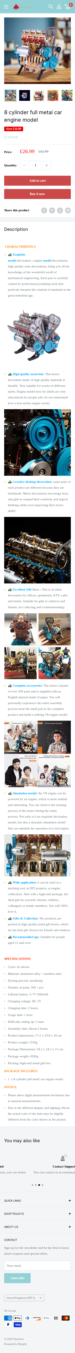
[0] (67, 6)
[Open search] (51, 6)
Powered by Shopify (15, 1344)
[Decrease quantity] (24, 165)
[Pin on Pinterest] (52, 210)
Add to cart (37, 180)
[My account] (59, 6)
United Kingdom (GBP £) (20, 1297)
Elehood (11, 137)
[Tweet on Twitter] (60, 210)
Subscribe (17, 1278)
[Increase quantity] (46, 165)
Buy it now (37, 194)
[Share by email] (68, 210)
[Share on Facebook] (44, 210)
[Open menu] (6, 7)
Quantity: (10, 165)
